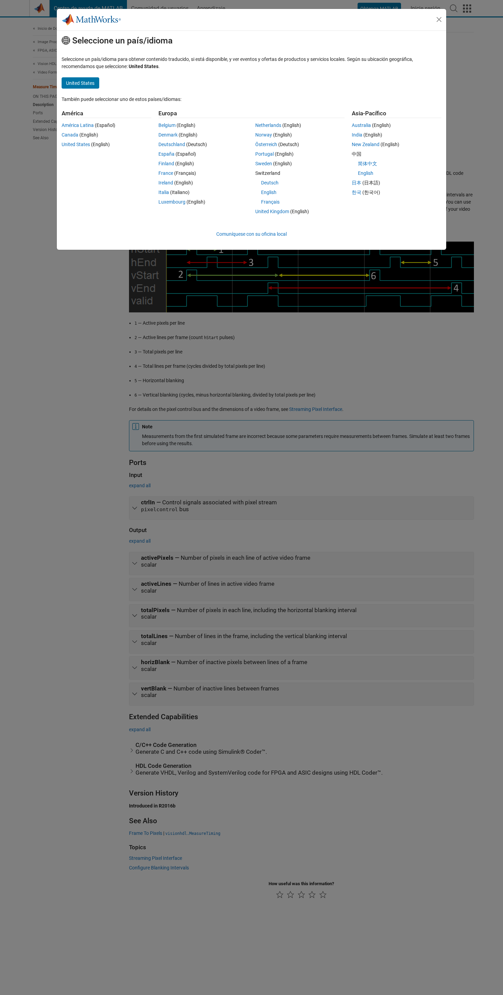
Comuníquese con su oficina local (251, 234)
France (165, 173)
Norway (263, 135)
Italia (163, 192)
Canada (70, 135)
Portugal (264, 154)
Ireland (165, 182)
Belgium (167, 125)
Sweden (263, 163)
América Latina (78, 125)
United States (76, 144)
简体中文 (367, 163)
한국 (356, 192)
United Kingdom (272, 211)
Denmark (168, 135)
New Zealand (365, 144)
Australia (361, 125)
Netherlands (268, 125)
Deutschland (171, 144)
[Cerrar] (439, 19)
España (166, 154)
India (357, 135)
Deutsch (270, 182)
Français (270, 202)
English (268, 192)
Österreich (266, 144)
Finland (166, 163)
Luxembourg (171, 202)
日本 (356, 182)
